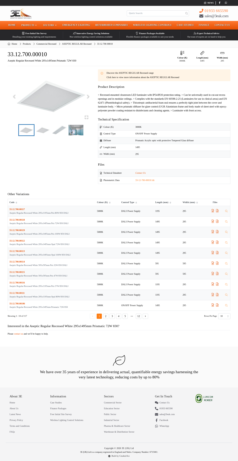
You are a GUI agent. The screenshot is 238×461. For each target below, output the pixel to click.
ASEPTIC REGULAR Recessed (76, 44)
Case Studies (185, 25)
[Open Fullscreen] (86, 116)
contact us (18, 334)
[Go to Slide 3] (59, 130)
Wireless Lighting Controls (152, 25)
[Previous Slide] (14, 96)
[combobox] (224, 316)
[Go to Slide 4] (76, 130)
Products (27, 44)
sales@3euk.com (216, 16)
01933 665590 (216, 11)
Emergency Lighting (76, 25)
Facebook (163, 420)
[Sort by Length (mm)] (170, 202)
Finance (204, 25)
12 (138, 316)
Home (12, 25)
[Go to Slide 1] (26, 130)
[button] (51, 96)
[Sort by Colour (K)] (110, 202)
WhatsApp (164, 426)
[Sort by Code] (16, 202)
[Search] (186, 13)
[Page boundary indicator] (132, 316)
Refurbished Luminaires (111, 25)
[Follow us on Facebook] (220, 3)
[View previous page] (92, 316)
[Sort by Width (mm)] (197, 202)
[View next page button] (145, 316)
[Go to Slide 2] (43, 130)
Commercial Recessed (46, 44)
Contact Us (222, 25)
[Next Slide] (88, 96)
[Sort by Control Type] (136, 202)
